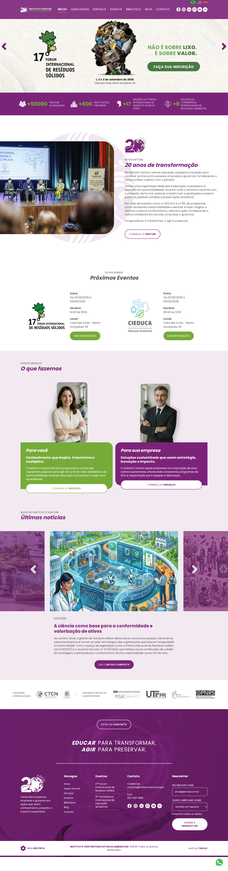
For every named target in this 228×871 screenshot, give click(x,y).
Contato (163, 9)
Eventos (116, 9)
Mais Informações (85, 336)
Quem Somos (80, 9)
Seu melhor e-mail (183, 785)
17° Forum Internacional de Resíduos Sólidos (105, 787)
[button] (224, 46)
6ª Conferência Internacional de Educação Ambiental (105, 801)
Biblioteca (133, 9)
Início (62, 9)
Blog (148, 9)
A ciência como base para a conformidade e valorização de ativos (103, 628)
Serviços (99, 9)
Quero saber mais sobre (186, 800)
